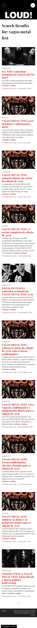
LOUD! (4, 611)
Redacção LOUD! (10, 88)
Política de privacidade (21, 611)
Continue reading (9, 85)
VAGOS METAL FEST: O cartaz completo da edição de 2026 (18, 232)
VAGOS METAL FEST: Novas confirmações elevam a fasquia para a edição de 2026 (16, 464)
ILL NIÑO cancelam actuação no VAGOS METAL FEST (18, 74)
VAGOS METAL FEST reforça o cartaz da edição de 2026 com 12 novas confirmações (17, 349)
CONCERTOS (6, 68)
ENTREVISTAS (6, 570)
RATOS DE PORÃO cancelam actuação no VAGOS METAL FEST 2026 (17, 291)
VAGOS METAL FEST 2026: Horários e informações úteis (18, 124)
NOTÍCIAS (5, 118)
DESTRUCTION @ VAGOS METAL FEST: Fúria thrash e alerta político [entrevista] (18, 578)
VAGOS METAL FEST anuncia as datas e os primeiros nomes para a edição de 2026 (16, 521)
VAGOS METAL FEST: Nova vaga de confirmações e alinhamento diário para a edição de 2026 (18, 409)
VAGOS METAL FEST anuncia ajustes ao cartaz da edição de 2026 (17, 178)
